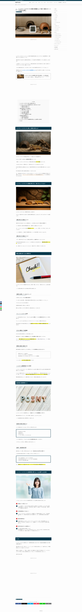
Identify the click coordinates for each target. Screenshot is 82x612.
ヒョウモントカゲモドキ (19, 599)
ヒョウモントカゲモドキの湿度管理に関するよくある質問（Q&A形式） (31, 119)
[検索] (66, 0)
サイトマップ (56, 45)
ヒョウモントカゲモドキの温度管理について (29, 70)
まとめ (21, 120)
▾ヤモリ (56, 32)
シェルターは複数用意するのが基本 (26, 114)
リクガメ (56, 17)
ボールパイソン (57, 30)
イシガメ (56, 14)
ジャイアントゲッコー (58, 37)
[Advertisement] (33, 47)
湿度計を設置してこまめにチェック (26, 109)
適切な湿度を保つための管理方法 (25, 108)
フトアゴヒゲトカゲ (57, 22)
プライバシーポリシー (58, 43)
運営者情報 (56, 47)
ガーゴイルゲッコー (57, 40)
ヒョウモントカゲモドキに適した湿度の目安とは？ (28, 103)
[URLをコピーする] (48, 603)
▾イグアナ (56, 10)
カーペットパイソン (57, 27)
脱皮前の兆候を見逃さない (25, 116)
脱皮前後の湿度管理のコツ (24, 115)
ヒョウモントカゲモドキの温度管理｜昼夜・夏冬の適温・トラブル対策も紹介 (37, 75)
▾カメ (55, 12)
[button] (18, 603)
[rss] (65, 0)
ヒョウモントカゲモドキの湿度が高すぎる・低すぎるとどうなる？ (30, 104)
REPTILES (17, 2)
